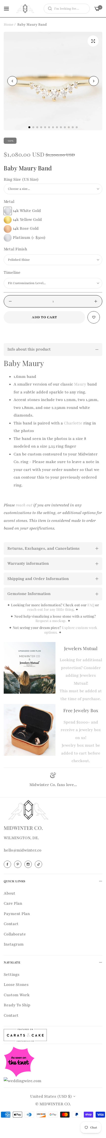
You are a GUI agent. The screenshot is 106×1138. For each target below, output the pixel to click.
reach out (24, 505)
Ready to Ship (17, 1005)
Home (9, 24)
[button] (94, 81)
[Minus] (10, 301)
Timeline (12, 272)
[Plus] (95, 301)
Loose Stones (16, 984)
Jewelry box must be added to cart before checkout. (80, 753)
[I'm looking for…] (49, 9)
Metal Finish (15, 249)
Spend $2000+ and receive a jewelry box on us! (81, 730)
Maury (80, 384)
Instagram (14, 944)
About (9, 893)
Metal (9, 201)
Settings (11, 974)
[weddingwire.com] (22, 1080)
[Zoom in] (93, 41)
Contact (11, 924)
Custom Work (17, 995)
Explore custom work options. (70, 629)
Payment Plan (17, 913)
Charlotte (73, 423)
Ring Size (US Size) (21, 179)
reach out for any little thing (50, 609)
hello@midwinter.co (22, 850)
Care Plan (13, 903)
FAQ (91, 605)
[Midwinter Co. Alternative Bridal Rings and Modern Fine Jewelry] (25, 8)
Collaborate (15, 934)
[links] (8, 864)
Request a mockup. (51, 620)
